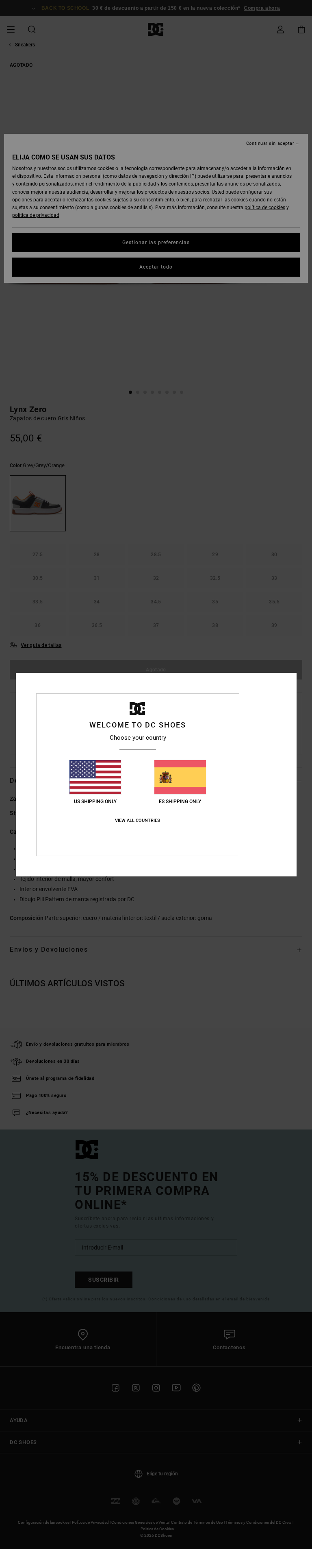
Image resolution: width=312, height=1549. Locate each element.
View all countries (137, 820)
